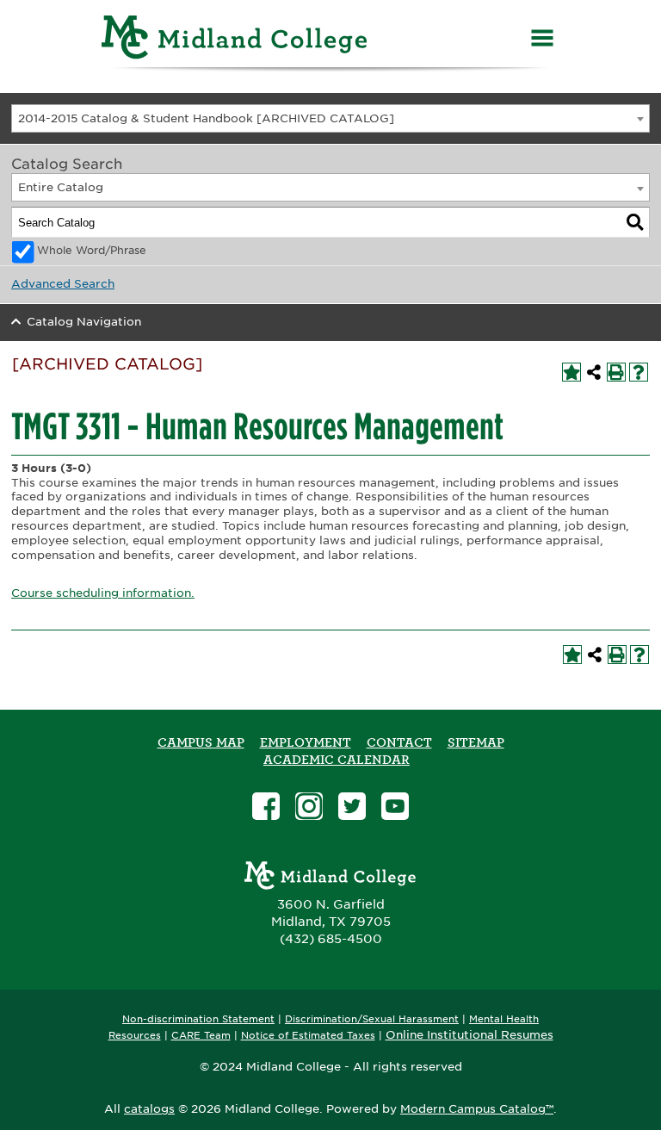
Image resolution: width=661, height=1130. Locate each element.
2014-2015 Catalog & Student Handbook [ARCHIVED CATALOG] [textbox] (206, 118)
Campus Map (201, 742)
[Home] (235, 40)
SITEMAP (476, 742)
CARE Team (201, 1035)
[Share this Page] (593, 372)
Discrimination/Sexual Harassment (372, 1019)
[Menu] (542, 40)
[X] (352, 808)
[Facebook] (266, 808)
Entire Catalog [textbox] (60, 187)
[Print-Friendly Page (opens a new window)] (616, 372)
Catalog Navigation (84, 321)
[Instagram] (309, 808)
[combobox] (330, 118)
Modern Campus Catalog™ (476, 1108)
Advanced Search (62, 283)
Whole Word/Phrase (91, 251)
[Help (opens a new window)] (638, 372)
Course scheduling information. (103, 593)
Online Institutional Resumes (469, 1034)
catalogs (149, 1108)
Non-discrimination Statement (198, 1019)
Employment (305, 742)
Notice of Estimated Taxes (308, 1035)
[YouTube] (395, 808)
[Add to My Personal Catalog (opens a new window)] (571, 372)
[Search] (635, 222)
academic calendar (336, 760)
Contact (399, 742)
